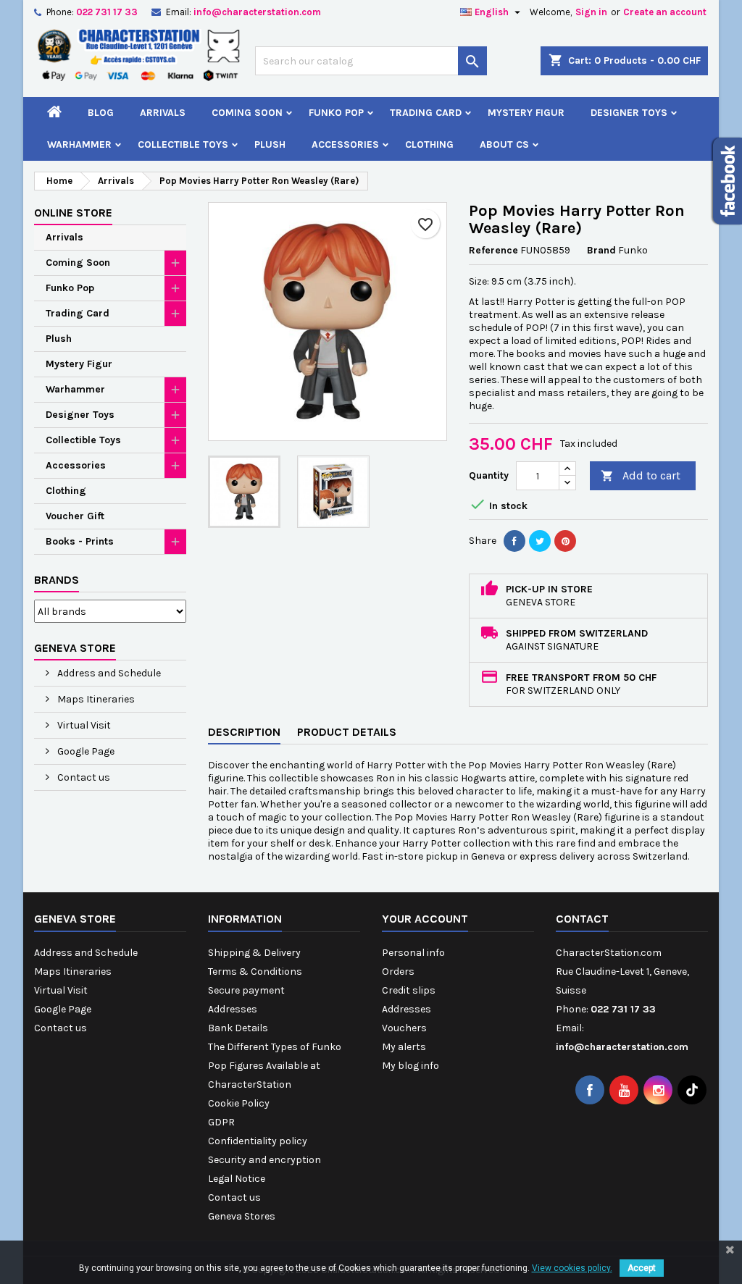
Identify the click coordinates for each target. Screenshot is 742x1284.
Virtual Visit (83, 725)
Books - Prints (80, 541)
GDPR (221, 1122)
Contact (582, 919)
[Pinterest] (565, 541)
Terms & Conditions (255, 971)
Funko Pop (336, 112)
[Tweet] (540, 541)
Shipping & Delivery (254, 953)
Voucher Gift (75, 516)
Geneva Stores (241, 1216)
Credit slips (408, 990)
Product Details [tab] (346, 732)
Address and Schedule (108, 673)
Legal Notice (236, 1178)
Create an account (664, 12)
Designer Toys (629, 112)
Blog (101, 112)
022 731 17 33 (107, 12)
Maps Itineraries (95, 699)
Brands (56, 580)
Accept (642, 1268)
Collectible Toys (183, 144)
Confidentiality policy (257, 1141)
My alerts (404, 1047)
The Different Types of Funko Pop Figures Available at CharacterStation (274, 1066)
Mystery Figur (526, 112)
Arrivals (163, 112)
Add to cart (640, 475)
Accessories (345, 144)
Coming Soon (247, 112)
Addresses (232, 1009)
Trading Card (426, 112)
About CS (504, 144)
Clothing (429, 144)
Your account (425, 919)
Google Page (84, 751)
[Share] (514, 541)
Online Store (73, 212)
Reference (493, 250)
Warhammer (79, 144)
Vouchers (404, 1028)
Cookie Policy (239, 1103)
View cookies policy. (572, 1268)
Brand (601, 250)
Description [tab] (244, 732)
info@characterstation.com (257, 12)
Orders (398, 971)
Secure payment (246, 990)
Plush (269, 144)
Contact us (82, 777)
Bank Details (238, 1028)
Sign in (591, 12)
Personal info (413, 953)
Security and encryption (264, 1160)
